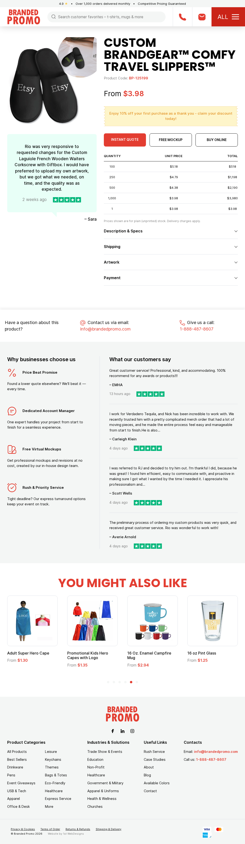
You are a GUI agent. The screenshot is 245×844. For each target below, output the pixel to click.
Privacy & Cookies (23, 829)
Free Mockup (171, 140)
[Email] (202, 16)
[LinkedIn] (122, 730)
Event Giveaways (21, 783)
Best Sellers (17, 759)
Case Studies (155, 759)
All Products (17, 752)
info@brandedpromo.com (105, 328)
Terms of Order (50, 829)
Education (95, 759)
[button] (108, 682)
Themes (52, 767)
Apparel (13, 799)
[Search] (53, 16)
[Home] (23, 16)
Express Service (58, 799)
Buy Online (217, 140)
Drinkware (15, 767)
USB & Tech (16, 791)
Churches (95, 806)
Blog (147, 775)
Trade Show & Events (104, 752)
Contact (150, 791)
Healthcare (54, 791)
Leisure (51, 752)
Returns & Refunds (78, 829)
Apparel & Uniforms (103, 791)
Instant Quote (125, 139)
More (49, 806)
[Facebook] (113, 730)
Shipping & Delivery (108, 829)
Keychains (53, 759)
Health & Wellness (102, 799)
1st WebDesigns (73, 833)
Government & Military (105, 783)
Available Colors (157, 783)
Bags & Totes (56, 775)
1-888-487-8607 (196, 328)
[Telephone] (182, 16)
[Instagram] (132, 730)
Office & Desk (18, 806)
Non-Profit (96, 767)
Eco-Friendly (55, 783)
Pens (11, 775)
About (149, 767)
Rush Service (154, 752)
